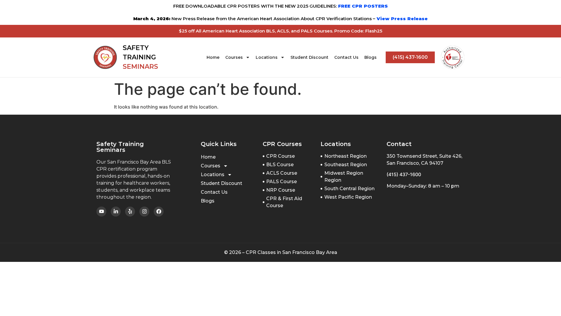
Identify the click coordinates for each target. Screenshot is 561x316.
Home (213, 57)
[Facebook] (159, 212)
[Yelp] (130, 212)
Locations (267, 57)
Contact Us (346, 57)
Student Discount (309, 57)
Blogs (370, 57)
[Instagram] (144, 212)
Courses (234, 57)
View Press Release (401, 18)
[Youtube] (101, 212)
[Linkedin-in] (116, 212)
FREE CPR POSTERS (363, 6)
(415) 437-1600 (404, 174)
